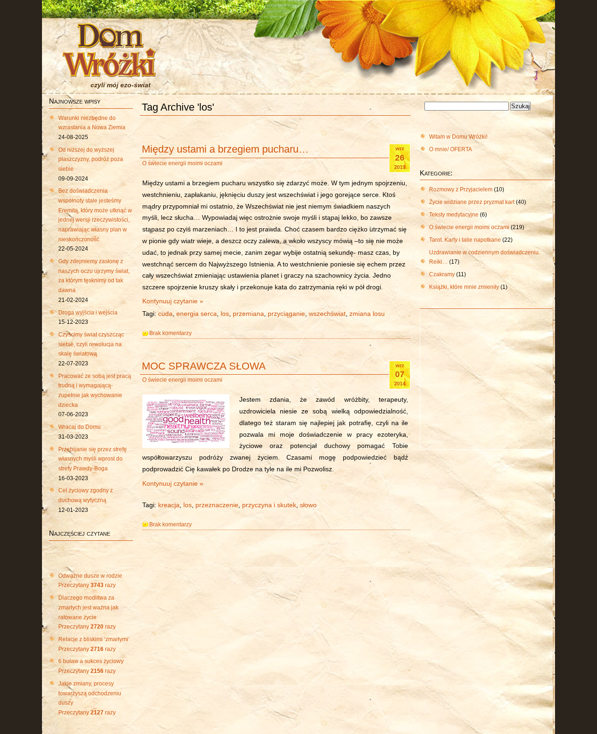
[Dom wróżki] (109, 71)
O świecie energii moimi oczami (182, 163)
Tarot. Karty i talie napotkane (465, 240)
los (225, 313)
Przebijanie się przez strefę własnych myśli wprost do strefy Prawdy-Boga (92, 459)
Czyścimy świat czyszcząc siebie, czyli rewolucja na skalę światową (91, 344)
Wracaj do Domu (79, 427)
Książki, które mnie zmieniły (464, 287)
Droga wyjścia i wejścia (88, 312)
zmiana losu (367, 313)
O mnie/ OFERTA (450, 149)
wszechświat (327, 313)
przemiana (248, 313)
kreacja (169, 505)
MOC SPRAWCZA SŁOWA (204, 366)
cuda (165, 313)
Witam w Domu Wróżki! (458, 136)
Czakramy (442, 274)
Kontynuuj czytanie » (172, 301)
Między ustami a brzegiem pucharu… (225, 149)
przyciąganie (286, 313)
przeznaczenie (216, 505)
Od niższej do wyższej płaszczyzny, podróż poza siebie (90, 159)
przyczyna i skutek (269, 505)
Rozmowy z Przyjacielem (461, 189)
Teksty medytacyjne (454, 214)
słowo (308, 505)
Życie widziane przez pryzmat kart (471, 202)
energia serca (196, 313)
